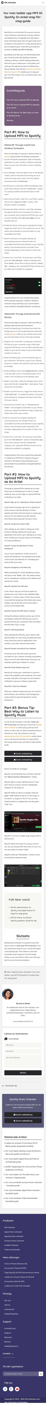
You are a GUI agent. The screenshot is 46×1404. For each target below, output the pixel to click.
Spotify (7, 157)
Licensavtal (9, 1309)
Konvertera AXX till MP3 (14, 1281)
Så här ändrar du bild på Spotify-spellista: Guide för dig (24, 919)
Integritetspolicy (11, 1314)
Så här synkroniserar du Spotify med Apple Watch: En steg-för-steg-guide (23, 910)
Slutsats (10, 120)
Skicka (23, 1072)
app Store (13, 334)
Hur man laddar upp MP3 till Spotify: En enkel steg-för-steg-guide (22, 975)
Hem (8, 972)
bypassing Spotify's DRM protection (17, 736)
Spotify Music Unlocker (21, 972)
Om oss (7, 1300)
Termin (7, 1305)
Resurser (8, 1337)
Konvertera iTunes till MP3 (15, 1268)
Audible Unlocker (11, 1245)
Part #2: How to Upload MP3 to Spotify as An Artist (23, 106)
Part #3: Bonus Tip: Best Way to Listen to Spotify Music (23, 114)
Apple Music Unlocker (13, 1232)
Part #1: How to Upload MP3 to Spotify (23, 100)
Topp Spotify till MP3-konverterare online (21, 1272)
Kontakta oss (10, 1328)
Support (7, 1333)
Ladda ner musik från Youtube (17, 1286)
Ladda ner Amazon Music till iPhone (19, 1277)
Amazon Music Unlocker (14, 1241)
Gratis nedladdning (24, 753)
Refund (7, 1342)
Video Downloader (12, 1249)
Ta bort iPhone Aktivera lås (15, 1264)
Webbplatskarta (11, 1346)
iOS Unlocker (9, 1227)
